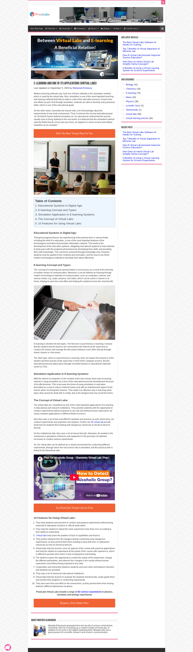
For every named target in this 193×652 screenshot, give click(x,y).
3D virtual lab (97, 422)
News (117, 29)
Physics (94, 29)
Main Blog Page (37, 29)
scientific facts (131, 29)
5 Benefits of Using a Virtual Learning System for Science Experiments (141, 69)
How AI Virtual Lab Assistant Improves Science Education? (141, 56)
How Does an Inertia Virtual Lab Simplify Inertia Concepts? (138, 62)
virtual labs (66, 29)
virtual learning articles (137, 118)
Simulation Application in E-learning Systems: (66, 214)
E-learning (80, 29)
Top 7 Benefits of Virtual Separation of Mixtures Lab (141, 50)
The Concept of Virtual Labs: (56, 219)
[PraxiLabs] (40, 14)
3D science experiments (89, 592)
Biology (106, 29)
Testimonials (132, 110)
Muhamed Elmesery (82, 88)
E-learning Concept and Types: (57, 210)
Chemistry (51, 29)
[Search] (163, 2)
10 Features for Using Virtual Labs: (60, 223)
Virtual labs (41, 535)
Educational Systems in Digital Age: (61, 205)
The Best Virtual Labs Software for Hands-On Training (139, 43)
